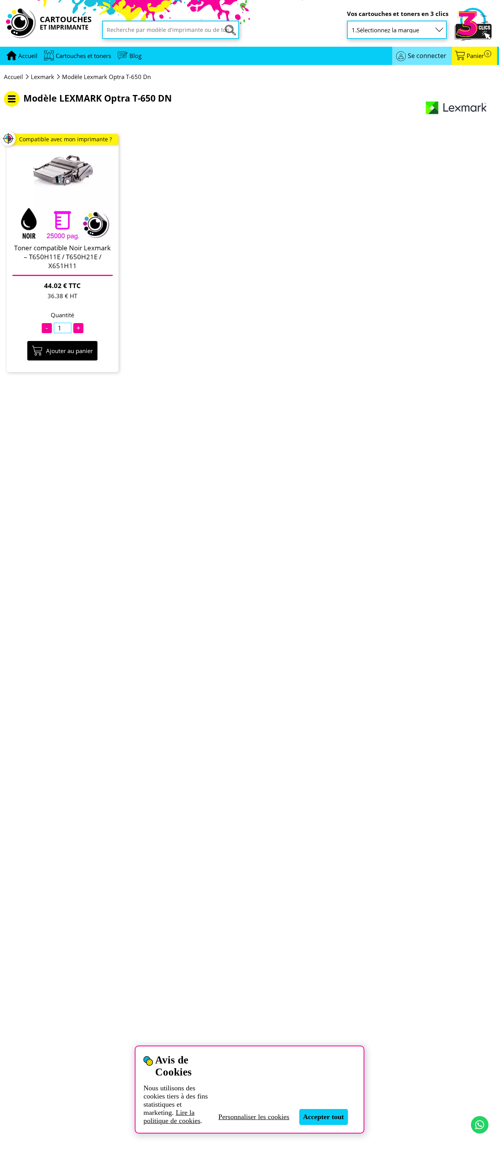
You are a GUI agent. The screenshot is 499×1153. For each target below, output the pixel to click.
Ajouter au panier (69, 351)
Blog (135, 56)
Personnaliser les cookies (253, 1117)
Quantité (62, 315)
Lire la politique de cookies (171, 1117)
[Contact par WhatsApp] (479, 1124)
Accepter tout (323, 1117)
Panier (478, 56)
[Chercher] (230, 30)
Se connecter (427, 55)
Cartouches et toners (83, 56)
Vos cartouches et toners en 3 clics (397, 14)
